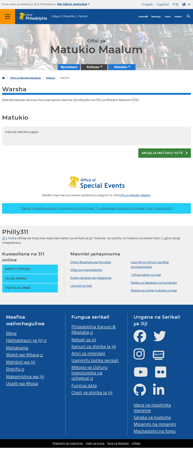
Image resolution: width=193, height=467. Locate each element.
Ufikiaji (135, 443)
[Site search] (188, 16)
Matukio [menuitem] (120, 67)
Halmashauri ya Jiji (24, 340)
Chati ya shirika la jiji (92, 392)
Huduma (143, 16)
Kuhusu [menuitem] (93, 67)
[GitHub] (143, 393)
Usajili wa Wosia (22, 383)
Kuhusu (50, 78)
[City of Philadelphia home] (35, 17)
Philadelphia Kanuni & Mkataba (93, 329)
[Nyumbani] (3, 78)
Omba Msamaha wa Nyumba (90, 262)
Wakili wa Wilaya (22, 355)
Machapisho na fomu (155, 431)
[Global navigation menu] (7, 16)
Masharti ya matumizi (68, 443)
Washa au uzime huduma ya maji (154, 290)
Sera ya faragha (118, 443)
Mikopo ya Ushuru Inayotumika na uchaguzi (89, 372)
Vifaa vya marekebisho (86, 270)
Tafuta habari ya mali (146, 275)
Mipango (156, 16)
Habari (178, 16)
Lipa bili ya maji (81, 286)
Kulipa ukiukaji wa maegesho (90, 278)
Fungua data (84, 385)
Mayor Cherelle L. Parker (70, 16)
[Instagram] (142, 357)
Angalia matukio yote (163, 153)
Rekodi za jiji (83, 339)
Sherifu (13, 369)
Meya (11, 333)
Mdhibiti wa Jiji (20, 362)
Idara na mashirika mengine (152, 407)
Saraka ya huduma (152, 417)
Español (163, 4)
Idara (168, 16)
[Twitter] (162, 339)
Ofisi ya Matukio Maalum (25, 78)
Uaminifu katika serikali (95, 360)
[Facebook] (143, 339)
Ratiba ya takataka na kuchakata (154, 283)
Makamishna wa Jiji (25, 376)
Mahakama (17, 348)
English (147, 4)
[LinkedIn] (161, 393)
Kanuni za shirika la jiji (93, 346)
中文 (176, 4)
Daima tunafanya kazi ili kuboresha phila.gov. (96, 208)
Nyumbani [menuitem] (69, 67)
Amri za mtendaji (88, 353)
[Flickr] (163, 375)
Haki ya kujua (95, 443)
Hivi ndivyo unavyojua (72, 4)
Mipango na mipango (155, 424)
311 (4, 238)
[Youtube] (144, 375)
